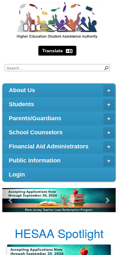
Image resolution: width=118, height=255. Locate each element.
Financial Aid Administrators (48, 146)
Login (17, 174)
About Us (22, 90)
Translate (53, 50)
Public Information (35, 160)
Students (21, 104)
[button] (106, 67)
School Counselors (36, 132)
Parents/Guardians (35, 118)
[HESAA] (57, 20)
